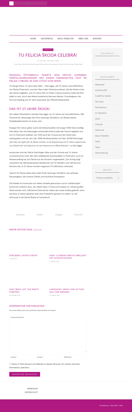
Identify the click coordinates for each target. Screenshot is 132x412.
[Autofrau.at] (66, 21)
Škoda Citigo (70, 64)
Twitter (39, 215)
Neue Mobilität (66, 39)
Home (33, 39)
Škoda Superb (53, 64)
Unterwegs (47, 39)
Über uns (83, 39)
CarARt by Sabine (103, 96)
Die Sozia (99, 102)
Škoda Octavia (44, 64)
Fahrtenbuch (101, 107)
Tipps (97, 147)
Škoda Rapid (78, 64)
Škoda (20, 64)
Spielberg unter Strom (23, 255)
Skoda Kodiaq (35, 64)
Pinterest (78, 215)
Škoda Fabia (26, 64)
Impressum (32, 389)
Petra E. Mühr (54, 61)
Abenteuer (100, 85)
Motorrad (99, 130)
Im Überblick (101, 113)
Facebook (20, 215)
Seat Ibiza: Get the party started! (24, 290)
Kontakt (97, 39)
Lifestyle (48, 49)
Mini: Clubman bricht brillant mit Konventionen (68, 256)
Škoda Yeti (62, 64)
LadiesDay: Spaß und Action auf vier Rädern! (67, 290)
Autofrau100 (101, 90)
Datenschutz (31, 392)
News (97, 142)
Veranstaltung (101, 153)
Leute (97, 119)
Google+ (59, 215)
